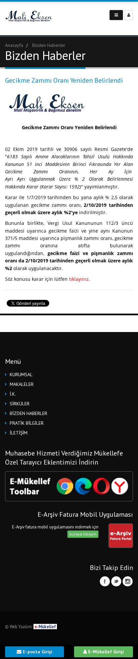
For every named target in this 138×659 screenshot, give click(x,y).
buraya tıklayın (82, 534)
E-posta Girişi (36, 652)
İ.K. (13, 394)
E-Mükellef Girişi (105, 652)
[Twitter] (116, 581)
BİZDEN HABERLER (28, 413)
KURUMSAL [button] (21, 375)
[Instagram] (128, 581)
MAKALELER (21, 384)
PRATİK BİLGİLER (27, 423)
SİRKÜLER (19, 404)
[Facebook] (105, 581)
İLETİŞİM (18, 433)
